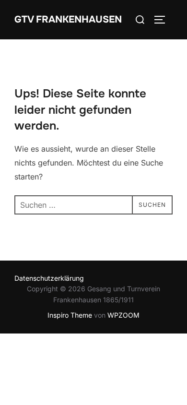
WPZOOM (123, 315)
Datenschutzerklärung (49, 278)
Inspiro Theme (69, 315)
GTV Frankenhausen (68, 19)
